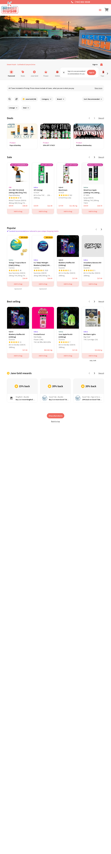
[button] (100, 10)
